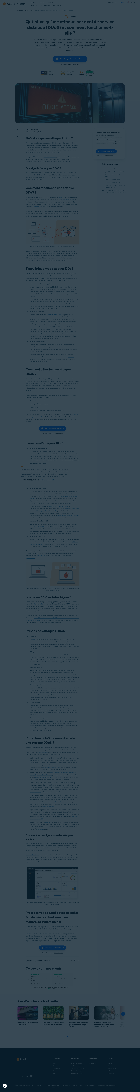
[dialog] (70, 546)
